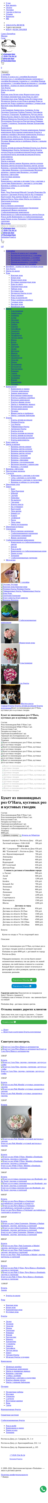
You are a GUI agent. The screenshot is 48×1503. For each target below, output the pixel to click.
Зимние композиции (19, 393)
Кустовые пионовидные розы (13, 97)
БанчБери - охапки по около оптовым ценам (19, 85)
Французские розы (31, 94)
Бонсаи (41, 214)
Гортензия (10, 1330)
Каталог (5, 72)
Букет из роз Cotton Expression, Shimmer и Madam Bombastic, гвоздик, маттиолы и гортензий (21, 1233)
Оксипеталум (23, 119)
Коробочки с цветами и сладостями (21, 1378)
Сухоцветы (13, 123)
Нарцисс (9, 1339)
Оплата (9, 7)
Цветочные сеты (8, 188)
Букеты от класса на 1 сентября (14, 77)
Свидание (13, 194)
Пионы (40, 119)
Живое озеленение (19, 210)
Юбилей (23, 192)
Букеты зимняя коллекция (22, 435)
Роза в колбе (6, 217)
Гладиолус (5, 114)
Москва (4, 36)
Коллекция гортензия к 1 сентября (25, 258)
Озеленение (6, 203)
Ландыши (25, 117)
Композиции (6, 128)
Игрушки (10, 1394)
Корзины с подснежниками (22, 170)
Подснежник (6, 121)
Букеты (4, 146)
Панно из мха (12, 219)
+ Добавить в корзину (10, 835)
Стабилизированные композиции (15, 212)
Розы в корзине (29, 101)
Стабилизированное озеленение (14, 208)
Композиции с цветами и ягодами (15, 181)
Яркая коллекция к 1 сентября (33, 83)
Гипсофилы (37, 112)
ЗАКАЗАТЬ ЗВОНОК (15, 25)
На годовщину (37, 194)
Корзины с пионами (9, 168)
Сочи (3, 38)
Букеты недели (17, 431)
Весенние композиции (27, 134)
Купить (4, 1060)
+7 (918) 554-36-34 (8, 56)
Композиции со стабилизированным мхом (28, 551)
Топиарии (22, 219)
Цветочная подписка (9, 201)
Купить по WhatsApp (31, 835)
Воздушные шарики (14, 1401)
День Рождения (12, 192)
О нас (8, 3)
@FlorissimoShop (8, 61)
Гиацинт (29, 112)
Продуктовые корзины (10, 177)
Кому (3, 192)
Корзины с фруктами (10, 174)
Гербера (21, 112)
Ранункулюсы (29, 121)
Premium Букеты (30, 148)
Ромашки (39, 121)
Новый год (27, 197)
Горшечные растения (10, 1415)
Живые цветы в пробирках (20, 141)
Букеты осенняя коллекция (18, 152)
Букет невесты (7, 159)
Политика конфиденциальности (14, 1475)
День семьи (19, 199)
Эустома (4, 126)
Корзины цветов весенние (12, 166)
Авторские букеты (28, 150)
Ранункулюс (11, 1337)
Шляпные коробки (14, 1367)
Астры (36, 110)
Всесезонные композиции (23, 132)
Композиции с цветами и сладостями (26, 183)
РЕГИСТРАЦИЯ (20, 29)
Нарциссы (12, 119)
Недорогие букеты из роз (12, 101)
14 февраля (15, 518)
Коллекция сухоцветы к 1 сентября (24, 81)
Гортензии (14, 114)
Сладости (5, 179)
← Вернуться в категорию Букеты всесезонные (21, 1032)
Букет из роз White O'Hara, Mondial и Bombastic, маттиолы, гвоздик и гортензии (21, 1167)
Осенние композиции (29, 130)
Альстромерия (7, 110)
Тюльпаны (22, 123)
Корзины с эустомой (29, 172)
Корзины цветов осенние (32, 163)
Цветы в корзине (8, 161)
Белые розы (18, 94)
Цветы (4, 108)
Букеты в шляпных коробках (23, 398)
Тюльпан (9, 1324)
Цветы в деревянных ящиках (25, 137)
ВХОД (8, 29)
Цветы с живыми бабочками (23, 415)
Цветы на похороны (32, 199)
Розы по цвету (32, 97)
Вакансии (10, 16)
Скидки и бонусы (13, 12)
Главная (4, 706)
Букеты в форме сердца (20, 402)
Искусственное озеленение (12, 206)
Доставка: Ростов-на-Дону (17, 23)
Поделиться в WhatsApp (21, 980)
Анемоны (29, 110)
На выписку (16, 500)
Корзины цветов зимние (11, 163)
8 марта (35, 197)
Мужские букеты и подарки (17, 1357)
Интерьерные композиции (12, 139)
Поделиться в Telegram (21, 986)
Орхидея (33, 119)
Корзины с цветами (14, 1373)
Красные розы (7, 94)
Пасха (11, 199)
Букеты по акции (13, 1295)
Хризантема (11, 1341)
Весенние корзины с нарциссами (25, 464)
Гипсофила (10, 1348)
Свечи (8, 1405)
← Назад (4, 1030)
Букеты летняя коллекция (12, 148)
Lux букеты (42, 148)
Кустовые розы (36, 99)
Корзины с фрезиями (19, 460)
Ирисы (4, 117)
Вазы (8, 1403)
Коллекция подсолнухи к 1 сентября (19, 78)
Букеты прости (24, 194)
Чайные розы (24, 99)
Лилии (33, 117)
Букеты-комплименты (20, 440)
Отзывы (9, 14)
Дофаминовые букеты (10, 150)
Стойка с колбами (13, 1376)
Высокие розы (7, 105)
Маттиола (40, 117)
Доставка (10, 10)
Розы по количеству (19, 298)
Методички (6, 223)
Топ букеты (6, 88)
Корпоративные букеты (11, 1409)
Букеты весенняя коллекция (22, 154)
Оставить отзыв (7, 1022)
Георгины (13, 112)
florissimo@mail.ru (8, 237)
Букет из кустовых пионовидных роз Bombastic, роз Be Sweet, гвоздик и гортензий (23, 1189)
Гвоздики (5, 112)
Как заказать (11, 5)
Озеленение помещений (21, 535)
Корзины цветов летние (34, 166)
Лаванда (17, 117)
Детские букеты (12, 1355)
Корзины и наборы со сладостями (15, 186)
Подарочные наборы (14, 1392)
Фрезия (30, 123)
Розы (3, 92)
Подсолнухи (17, 121)
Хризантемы (39, 123)
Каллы (10, 117)
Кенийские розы (20, 105)
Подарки (5, 141)
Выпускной (6, 197)
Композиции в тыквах (10, 130)
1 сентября (5, 74)
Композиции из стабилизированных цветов (19, 214)
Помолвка (38, 192)
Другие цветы (37, 114)
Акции (4, 1290)
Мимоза (4, 119)
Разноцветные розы (14, 1310)
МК (7, 19)
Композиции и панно (15, 1428)
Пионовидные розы (9, 99)
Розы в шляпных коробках (22, 103)
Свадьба (30, 192)
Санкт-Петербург (8, 34)
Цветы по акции (8, 90)
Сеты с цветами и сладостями (23, 478)
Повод (3, 190)
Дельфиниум (25, 114)
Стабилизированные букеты (13, 1420)
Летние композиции (32, 139)
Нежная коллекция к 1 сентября (24, 262)
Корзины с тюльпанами (28, 168)
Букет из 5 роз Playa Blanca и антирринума (23, 1050)
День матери (16, 197)
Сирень (4, 123)
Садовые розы (39, 103)
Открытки (10, 1396)
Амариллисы (19, 110)
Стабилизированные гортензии (24, 558)
